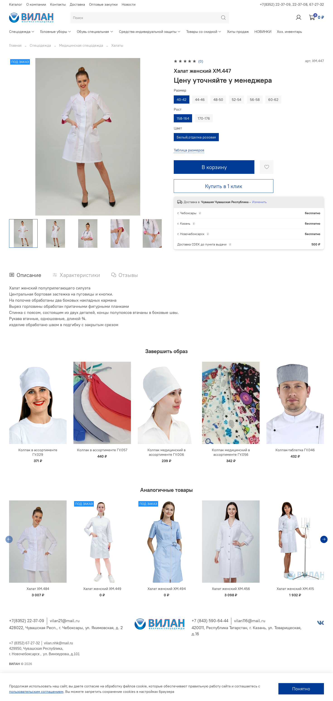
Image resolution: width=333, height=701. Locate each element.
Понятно (301, 688)
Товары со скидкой (201, 31)
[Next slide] (159, 136)
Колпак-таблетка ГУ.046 (295, 450)
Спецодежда (19, 31)
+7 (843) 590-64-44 (210, 620)
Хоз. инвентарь (289, 31)
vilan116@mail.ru (249, 620)
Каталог (15, 4)
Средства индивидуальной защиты (147, 31)
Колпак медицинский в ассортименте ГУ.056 (231, 452)
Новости (128, 4)
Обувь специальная (93, 31)
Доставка (77, 4)
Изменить (259, 202)
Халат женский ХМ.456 (231, 588)
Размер (180, 90)
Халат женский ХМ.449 (102, 588)
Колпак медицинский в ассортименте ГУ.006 (166, 452)
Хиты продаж (238, 31)
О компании (36, 4)
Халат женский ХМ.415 (295, 588)
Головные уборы (53, 31)
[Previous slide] (16, 136)
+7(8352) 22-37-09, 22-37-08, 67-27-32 (292, 4)
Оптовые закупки (103, 4)
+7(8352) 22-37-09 (26, 620)
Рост (177, 109)
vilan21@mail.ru (65, 620)
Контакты (58, 4)
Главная (15, 45)
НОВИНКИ (262, 31)
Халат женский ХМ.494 (166, 588)
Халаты (117, 45)
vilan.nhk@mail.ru (58, 643)
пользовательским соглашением (36, 691)
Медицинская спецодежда (81, 45)
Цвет (178, 128)
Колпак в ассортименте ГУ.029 (37, 452)
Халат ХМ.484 (38, 588)
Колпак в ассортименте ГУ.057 (102, 450)
